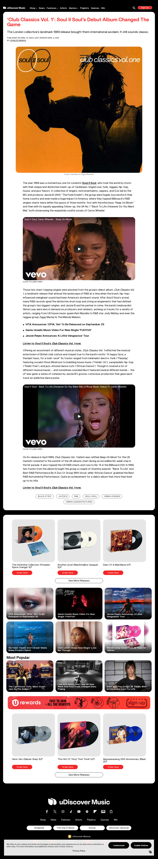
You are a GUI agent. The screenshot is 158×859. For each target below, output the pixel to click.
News (42, 8)
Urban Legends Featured (79, 502)
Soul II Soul (89, 183)
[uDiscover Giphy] (111, 811)
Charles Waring (18, 40)
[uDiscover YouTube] (79, 811)
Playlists (84, 8)
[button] (33, 547)
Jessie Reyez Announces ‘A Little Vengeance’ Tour (57, 335)
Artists (63, 8)
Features (51, 8)
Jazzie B (62, 496)
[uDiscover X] (55, 811)
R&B (76, 496)
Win (103, 8)
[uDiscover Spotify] (87, 811)
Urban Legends (112, 496)
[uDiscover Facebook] (47, 811)
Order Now (22, 573)
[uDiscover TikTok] (71, 811)
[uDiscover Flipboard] (95, 811)
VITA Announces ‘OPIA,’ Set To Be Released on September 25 (64, 324)
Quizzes (95, 8)
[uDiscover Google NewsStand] (103, 811)
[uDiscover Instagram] (63, 811)
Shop (32, 8)
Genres (73, 8)
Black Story (45, 496)
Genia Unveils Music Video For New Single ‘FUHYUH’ (58, 330)
